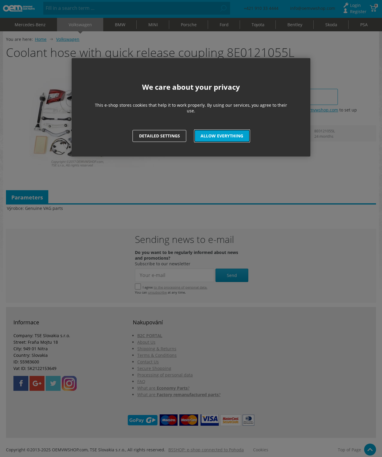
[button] (222, 136)
